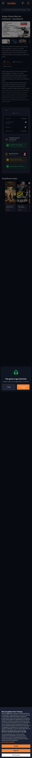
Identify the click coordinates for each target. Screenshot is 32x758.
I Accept (16, 746)
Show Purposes (16, 755)
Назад (8, 387)
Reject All (16, 750)
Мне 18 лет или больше (23, 387)
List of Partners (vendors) (8, 742)
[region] (16, 732)
